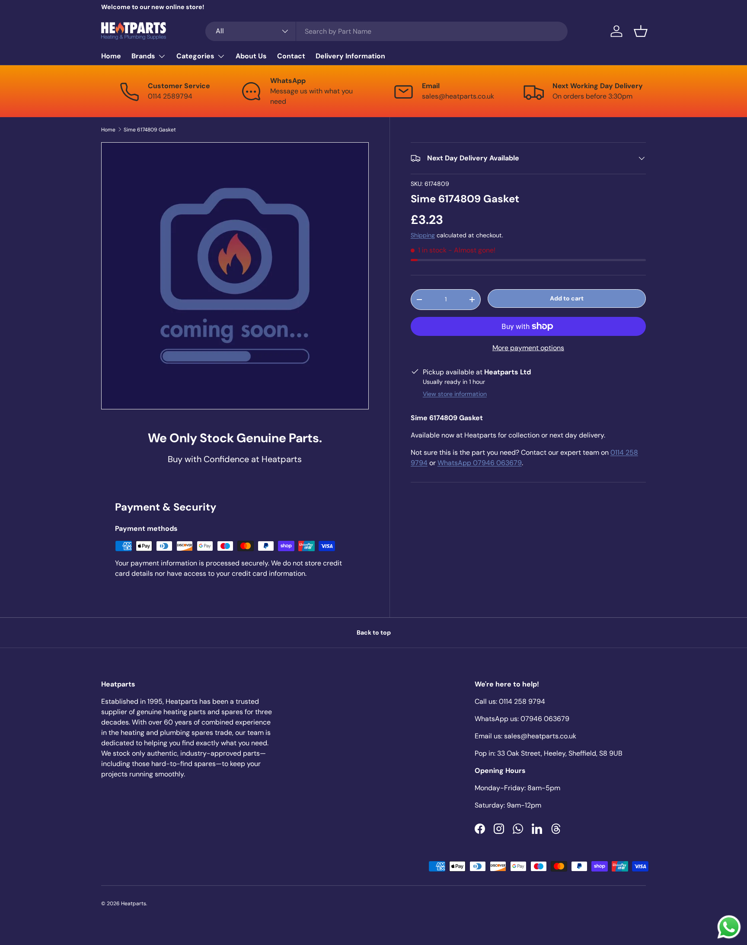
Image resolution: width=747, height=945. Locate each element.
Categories (195, 56)
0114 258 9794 (522, 701)
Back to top (374, 632)
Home (111, 56)
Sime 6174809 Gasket (150, 129)
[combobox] (386, 31)
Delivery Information (350, 56)
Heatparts (133, 903)
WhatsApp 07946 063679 (479, 462)
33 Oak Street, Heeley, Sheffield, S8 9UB (559, 753)
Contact (291, 56)
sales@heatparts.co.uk (540, 736)
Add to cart (567, 298)
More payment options (528, 347)
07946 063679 (544, 718)
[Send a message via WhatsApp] (729, 927)
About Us (251, 56)
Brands (143, 56)
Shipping (423, 235)
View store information (455, 394)
